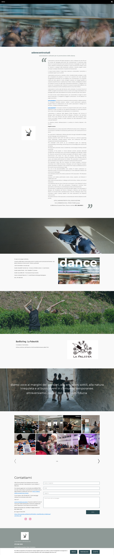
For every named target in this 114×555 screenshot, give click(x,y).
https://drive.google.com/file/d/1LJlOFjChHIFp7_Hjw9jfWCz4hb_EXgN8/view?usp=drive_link (32, 515)
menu (3, 2)
